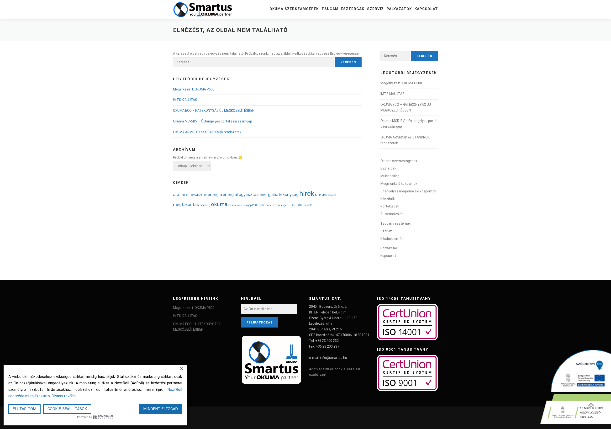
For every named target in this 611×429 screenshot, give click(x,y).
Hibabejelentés (391, 239)
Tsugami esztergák (342, 9)
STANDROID (296, 205)
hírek (306, 194)
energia (215, 194)
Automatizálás (391, 214)
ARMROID (179, 195)
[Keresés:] (253, 62)
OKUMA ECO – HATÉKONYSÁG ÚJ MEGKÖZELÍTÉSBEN (213, 110)
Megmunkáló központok (398, 183)
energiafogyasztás (241, 194)
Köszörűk (387, 199)
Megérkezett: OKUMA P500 (194, 89)
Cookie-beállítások (67, 409)
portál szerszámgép (277, 205)
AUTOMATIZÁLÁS (196, 195)
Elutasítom (24, 409)
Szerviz (375, 9)
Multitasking (390, 176)
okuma (219, 204)
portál (262, 205)
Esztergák (388, 168)
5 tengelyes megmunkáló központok (408, 191)
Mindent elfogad (160, 409)
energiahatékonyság (279, 194)
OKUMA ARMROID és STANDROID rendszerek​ (207, 132)
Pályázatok (399, 9)
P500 (255, 205)
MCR (318, 195)
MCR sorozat (328, 195)
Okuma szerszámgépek (294, 9)
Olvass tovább (64, 396)
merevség (205, 205)
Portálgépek (389, 206)
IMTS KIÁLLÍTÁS (185, 100)
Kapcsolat (426, 9)
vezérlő (308, 205)
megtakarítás (186, 204)
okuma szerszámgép (240, 205)
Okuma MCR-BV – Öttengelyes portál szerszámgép (212, 121)
